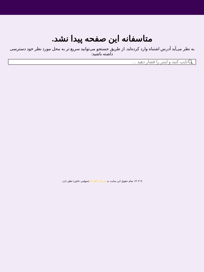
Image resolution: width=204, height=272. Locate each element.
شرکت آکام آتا (98, 181)
